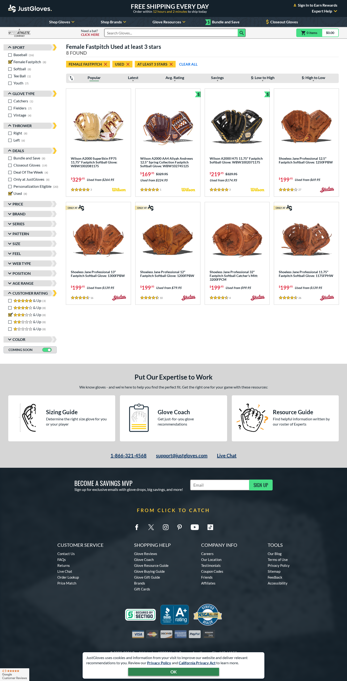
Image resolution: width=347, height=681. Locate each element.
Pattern (21, 233)
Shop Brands (111, 22)
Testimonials (211, 565)
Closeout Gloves (284, 22)
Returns (63, 565)
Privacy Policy (159, 662)
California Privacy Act (197, 662)
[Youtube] (195, 527)
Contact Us (66, 553)
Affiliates (208, 583)
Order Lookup (68, 577)
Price (18, 204)
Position (22, 273)
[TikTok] (210, 527)
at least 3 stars (152, 64)
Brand (19, 214)
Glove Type (24, 93)
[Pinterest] (179, 527)
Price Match (66, 583)
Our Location (211, 559)
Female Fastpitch (85, 64)
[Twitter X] (151, 527)
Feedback (275, 577)
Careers (207, 553)
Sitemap (274, 571)
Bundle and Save (223, 22)
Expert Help (322, 11)
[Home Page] (30, 8)
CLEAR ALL (188, 64)
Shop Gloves (59, 22)
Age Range (23, 283)
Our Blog (275, 553)
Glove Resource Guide (151, 565)
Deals (18, 150)
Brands (139, 583)
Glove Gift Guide (147, 577)
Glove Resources (166, 22)
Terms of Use (278, 559)
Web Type (22, 263)
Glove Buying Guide (149, 571)
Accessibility (278, 583)
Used (119, 64)
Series (19, 223)
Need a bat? (90, 33)
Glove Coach (144, 559)
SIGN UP (261, 485)
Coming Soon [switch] (20, 350)
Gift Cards (142, 589)
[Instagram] (166, 527)
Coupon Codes (212, 571)
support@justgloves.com (181, 455)
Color (19, 339)
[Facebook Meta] (137, 527)
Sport (19, 47)
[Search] (242, 33)
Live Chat (227, 455)
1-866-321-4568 (128, 455)
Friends (207, 577)
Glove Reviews (145, 553)
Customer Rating (30, 293)
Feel (17, 253)
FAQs (61, 559)
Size (16, 243)
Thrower (22, 125)
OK (173, 671)
